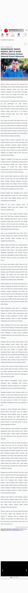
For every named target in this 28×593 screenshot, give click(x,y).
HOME (2, 40)
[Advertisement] (14, 14)
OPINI (7, 40)
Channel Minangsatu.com (16, 530)
